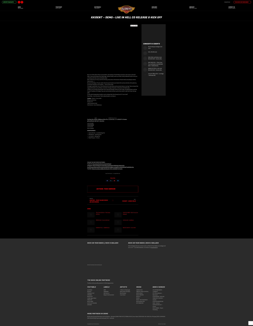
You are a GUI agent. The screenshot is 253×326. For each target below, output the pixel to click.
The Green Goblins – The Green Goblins (103, 213)
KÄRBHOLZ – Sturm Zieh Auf (102, 220)
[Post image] (91, 214)
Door (109, 173)
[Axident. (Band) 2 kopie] (112, 156)
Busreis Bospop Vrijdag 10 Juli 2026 (155, 47)
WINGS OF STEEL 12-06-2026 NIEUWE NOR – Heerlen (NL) (155, 69)
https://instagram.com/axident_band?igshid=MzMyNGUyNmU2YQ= (109, 165)
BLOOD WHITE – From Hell (129, 227)
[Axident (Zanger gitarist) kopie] (96, 145)
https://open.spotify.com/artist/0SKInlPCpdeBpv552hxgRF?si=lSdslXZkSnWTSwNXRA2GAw (112, 167)
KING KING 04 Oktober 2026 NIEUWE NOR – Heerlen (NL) (155, 58)
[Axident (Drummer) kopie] (96, 156)
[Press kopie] (96, 112)
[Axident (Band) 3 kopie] (112, 145)
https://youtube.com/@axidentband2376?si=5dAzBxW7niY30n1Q (107, 168)
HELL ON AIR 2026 (152, 52)
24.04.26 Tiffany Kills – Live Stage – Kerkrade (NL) (156, 74)
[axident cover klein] (112, 112)
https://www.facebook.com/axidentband (101, 164)
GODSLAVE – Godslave (128, 220)
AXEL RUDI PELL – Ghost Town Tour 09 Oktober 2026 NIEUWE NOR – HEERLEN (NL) (155, 64)
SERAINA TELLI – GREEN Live (102, 227)
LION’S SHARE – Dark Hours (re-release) (130, 213)
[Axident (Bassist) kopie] (129, 145)
